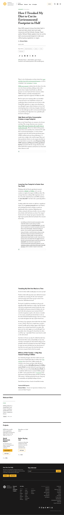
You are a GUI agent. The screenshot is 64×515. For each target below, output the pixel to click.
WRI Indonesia (46, 495)
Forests (26, 496)
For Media (59, 490)
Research (15, 486)
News (30, 4)
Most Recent (20, 4)
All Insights (34, 4)
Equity (32, 491)
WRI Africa (47, 487)
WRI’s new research (23, 86)
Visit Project (6, 453)
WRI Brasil (47, 489)
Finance (32, 493)
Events (59, 487)
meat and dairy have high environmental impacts (31, 80)
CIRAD (26, 191)
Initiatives (15, 489)
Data (14, 487)
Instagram (41, 507)
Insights (19, 3)
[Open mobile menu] (60, 4)
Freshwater (27, 498)
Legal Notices (58, 498)
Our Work (22, 486)
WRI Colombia (46, 492)
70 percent (39, 373)
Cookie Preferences (57, 503)
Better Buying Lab (22, 439)
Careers (59, 494)
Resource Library (58, 489)
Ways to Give (13, 475)
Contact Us (59, 486)
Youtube (52, 507)
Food (41, 48)
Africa (21, 490)
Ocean (26, 499)
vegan (35, 83)
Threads (45, 507)
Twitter (50, 507)
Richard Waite (23, 41)
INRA (32, 191)
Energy (26, 493)
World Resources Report (6, 439)
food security (21, 51)
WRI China (47, 490)
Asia (21, 491)
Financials (59, 492)
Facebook (39, 507)
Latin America (21, 495)
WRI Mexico (47, 497)
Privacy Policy (58, 497)
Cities (6, 458)
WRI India (47, 494)
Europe (21, 493)
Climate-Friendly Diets (28, 48)
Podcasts (26, 4)
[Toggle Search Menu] (55, 4)
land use (36, 48)
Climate (26, 491)
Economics (33, 490)
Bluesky (47, 507)
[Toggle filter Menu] (57, 4)
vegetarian (29, 83)
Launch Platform (8, 451)
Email (30, 471)
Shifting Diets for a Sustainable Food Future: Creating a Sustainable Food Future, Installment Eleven (7, 410)
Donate (49, 4)
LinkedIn (43, 507)
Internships (59, 495)
